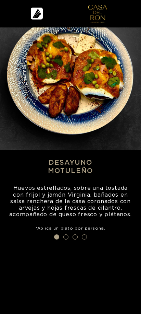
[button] (56, 237)
